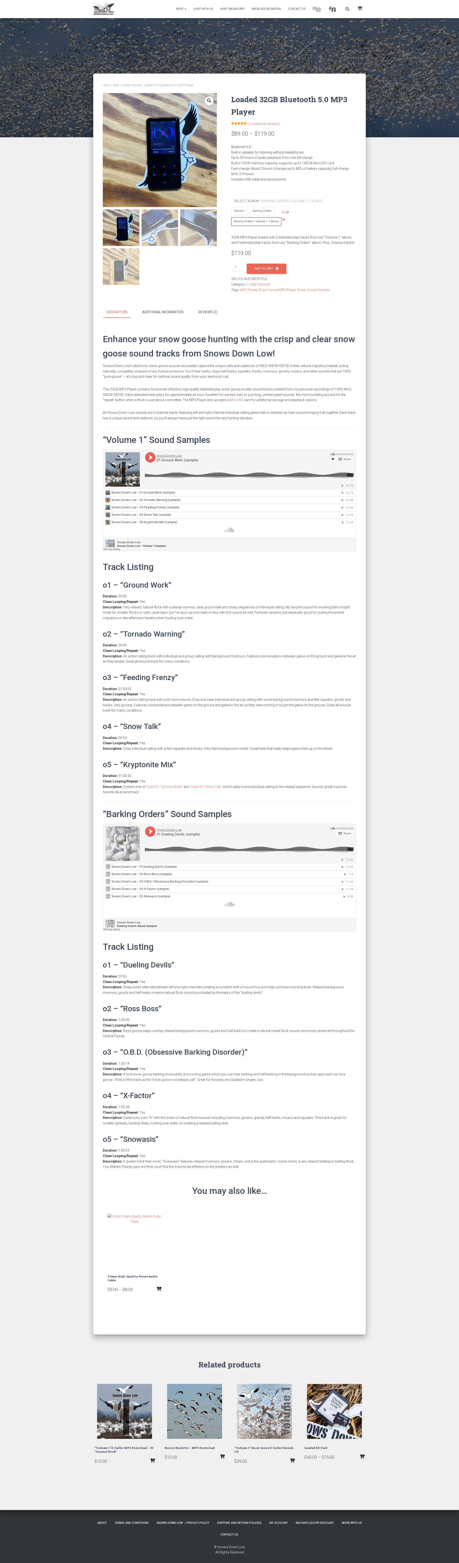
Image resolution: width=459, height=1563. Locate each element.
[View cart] (360, 8)
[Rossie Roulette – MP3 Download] (194, 1411)
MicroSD (236, 400)
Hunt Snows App (232, 9)
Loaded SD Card (315, 1448)
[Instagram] (317, 9)
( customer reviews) (264, 124)
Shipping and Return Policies (239, 1523)
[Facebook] (333, 9)
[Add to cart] (152, 1461)
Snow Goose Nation (266, 9)
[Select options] (159, 1289)
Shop (180, 9)
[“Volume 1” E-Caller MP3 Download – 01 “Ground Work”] (124, 1411)
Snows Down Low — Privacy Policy (183, 1523)
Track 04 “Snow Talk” (206, 787)
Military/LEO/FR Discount (315, 1523)
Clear (285, 212)
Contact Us (297, 9)
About (102, 1523)
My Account (278, 1523)
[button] (209, 100)
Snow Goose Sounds (313, 290)
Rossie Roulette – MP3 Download (189, 1448)
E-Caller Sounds (132, 85)
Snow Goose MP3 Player (277, 290)
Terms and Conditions (132, 1523)
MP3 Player (248, 290)
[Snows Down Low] (103, 9)
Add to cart (264, 268)
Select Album (261, 201)
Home (106, 85)
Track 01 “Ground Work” (164, 787)
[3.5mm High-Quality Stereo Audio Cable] (134, 1240)
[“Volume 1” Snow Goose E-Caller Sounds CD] (264, 1411)
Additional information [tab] (162, 312)
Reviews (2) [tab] (207, 312)
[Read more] (292, 1461)
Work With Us (352, 1523)
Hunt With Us (203, 9)
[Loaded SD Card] (334, 1411)
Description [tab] (116, 312)
